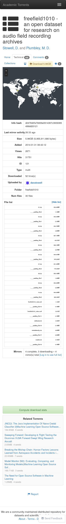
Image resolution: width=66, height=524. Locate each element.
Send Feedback (53, 518)
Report (34, 494)
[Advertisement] (33, 384)
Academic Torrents (16, 4)
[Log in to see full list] (51, 354)
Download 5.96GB (41, 63)
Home (7, 57)
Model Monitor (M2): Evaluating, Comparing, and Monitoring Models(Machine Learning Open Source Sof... (30, 464)
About (22, 518)
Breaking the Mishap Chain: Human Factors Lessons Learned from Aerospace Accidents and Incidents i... (31, 451)
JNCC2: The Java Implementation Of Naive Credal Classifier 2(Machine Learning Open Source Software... (33, 425)
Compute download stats (33, 410)
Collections (9, 63)
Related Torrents (33, 419)
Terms (30, 518)
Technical (21, 57)
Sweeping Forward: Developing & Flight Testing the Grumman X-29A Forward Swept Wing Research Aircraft (30, 438)
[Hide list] (56, 202)
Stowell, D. (11, 47)
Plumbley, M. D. (38, 47)
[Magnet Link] (25, 64)
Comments (40, 57)
